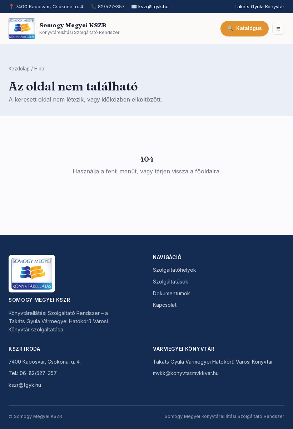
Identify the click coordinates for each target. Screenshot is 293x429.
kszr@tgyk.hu (153, 6)
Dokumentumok (171, 293)
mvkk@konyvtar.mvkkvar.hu (186, 373)
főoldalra (207, 171)
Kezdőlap (19, 69)
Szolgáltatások (170, 281)
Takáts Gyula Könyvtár (259, 6)
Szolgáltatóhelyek (174, 270)
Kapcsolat (165, 305)
